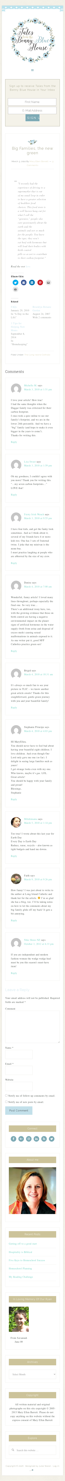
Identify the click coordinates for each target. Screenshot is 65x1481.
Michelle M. (30, 385)
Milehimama (30, 819)
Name (9, 1047)
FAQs (14, 306)
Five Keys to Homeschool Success (27, 1260)
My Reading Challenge (21, 1276)
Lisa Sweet (30, 461)
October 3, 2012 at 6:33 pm (39, 944)
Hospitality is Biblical (20, 1252)
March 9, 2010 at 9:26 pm (38, 879)
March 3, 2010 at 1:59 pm (38, 465)
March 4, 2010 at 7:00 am (38, 586)
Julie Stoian (45, 1466)
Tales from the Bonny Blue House (32, 40)
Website (9, 1079)
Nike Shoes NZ (32, 940)
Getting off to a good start (23, 1243)
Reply (14, 442)
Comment (10, 1008)
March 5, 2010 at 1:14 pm (38, 822)
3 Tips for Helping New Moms (18, 327)
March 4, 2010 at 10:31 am (38, 674)
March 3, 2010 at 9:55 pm (38, 518)
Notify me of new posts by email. (26, 1102)
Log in (56, 1466)
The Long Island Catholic (37, 354)
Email (9, 1063)
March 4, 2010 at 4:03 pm (38, 731)
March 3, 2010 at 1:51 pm (38, 389)
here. (28, 266)
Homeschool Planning (20, 1268)
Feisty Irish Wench (34, 514)
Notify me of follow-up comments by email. (31, 1095)
